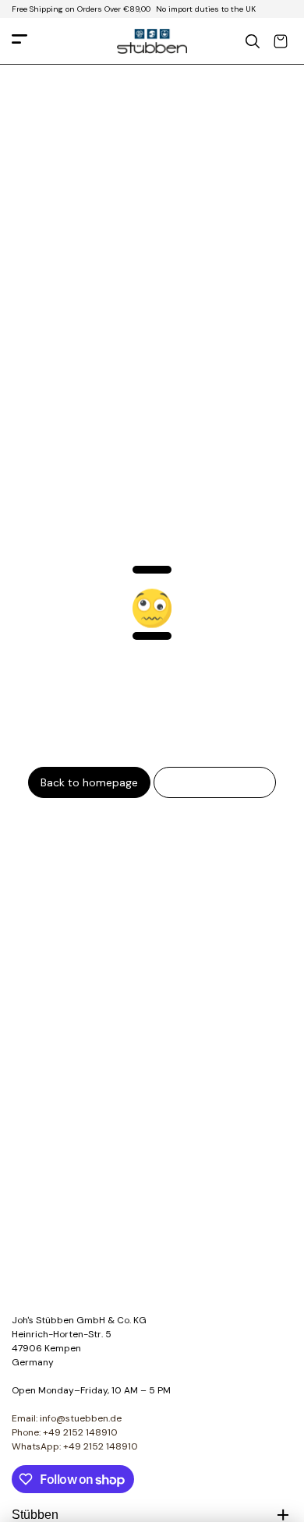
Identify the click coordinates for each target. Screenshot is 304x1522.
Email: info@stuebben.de (67, 1418)
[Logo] (152, 41)
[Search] (252, 41)
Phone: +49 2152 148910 (65, 1432)
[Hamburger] (19, 41)
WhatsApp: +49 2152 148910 (75, 1446)
